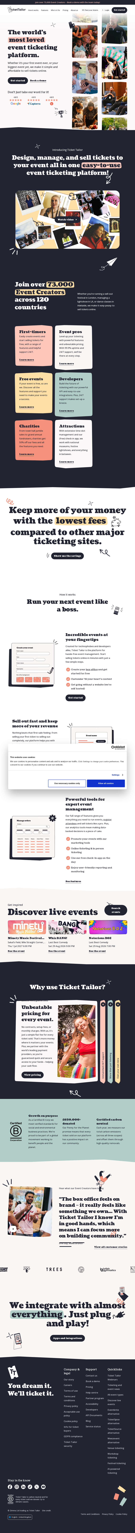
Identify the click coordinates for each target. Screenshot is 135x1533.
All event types (115, 1394)
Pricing (65, 10)
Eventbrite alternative (113, 1411)
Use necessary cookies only (67, 783)
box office (92, 669)
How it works (33, 10)
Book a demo (93, 1381)
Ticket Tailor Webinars (114, 1377)
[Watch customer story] (13, 1229)
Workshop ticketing (113, 1455)
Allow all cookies (106, 783)
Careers (68, 1385)
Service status (93, 1426)
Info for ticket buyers (71, 1428)
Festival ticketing (117, 1463)
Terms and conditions (69, 1398)
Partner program (95, 1398)
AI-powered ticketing (114, 1470)
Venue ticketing (116, 1448)
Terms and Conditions (90, 1514)
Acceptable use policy (72, 1413)
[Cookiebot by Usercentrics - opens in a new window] (113, 748)
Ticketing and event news (115, 1387)
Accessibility (92, 1403)
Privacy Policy (108, 1514)
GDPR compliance (73, 1436)
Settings (116, 775)
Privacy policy (71, 1406)
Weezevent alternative (114, 1440)
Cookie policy (71, 1421)
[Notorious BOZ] (108, 927)
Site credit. (46, 1510)
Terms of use (71, 1390)
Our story (69, 1379)
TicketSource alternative (114, 1430)
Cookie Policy (121, 1514)
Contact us (91, 1375)
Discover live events (114, 1402)
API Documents (94, 1415)
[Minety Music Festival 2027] (27, 927)
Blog (88, 1420)
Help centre (92, 1392)
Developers (92, 1409)
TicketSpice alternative (114, 1421)
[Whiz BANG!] (67, 927)
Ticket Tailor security (70, 1443)
